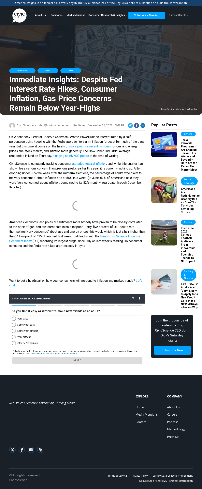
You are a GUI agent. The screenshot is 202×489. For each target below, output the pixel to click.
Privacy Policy (140, 475)
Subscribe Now (172, 350)
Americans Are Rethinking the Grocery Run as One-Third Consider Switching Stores (190, 200)
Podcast (172, 422)
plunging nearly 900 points (71, 156)
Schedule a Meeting (146, 15)
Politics (70, 70)
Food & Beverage (189, 181)
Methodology (176, 429)
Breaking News (22, 70)
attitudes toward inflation (89, 164)
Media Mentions (75, 15)
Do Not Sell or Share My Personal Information (166, 481)
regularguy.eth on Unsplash (185, 109)
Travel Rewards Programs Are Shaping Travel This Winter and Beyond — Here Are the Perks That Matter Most (189, 154)
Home (140, 407)
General (48, 70)
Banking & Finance (188, 275)
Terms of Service (117, 475)
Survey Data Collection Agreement (173, 475)
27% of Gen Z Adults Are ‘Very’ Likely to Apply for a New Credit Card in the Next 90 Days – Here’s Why (189, 296)
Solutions (56, 15)
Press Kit (173, 437)
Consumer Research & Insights (106, 15)
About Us (40, 15)
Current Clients (177, 15)
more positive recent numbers (90, 146)
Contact (141, 422)
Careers (172, 414)
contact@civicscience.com (52, 125)
